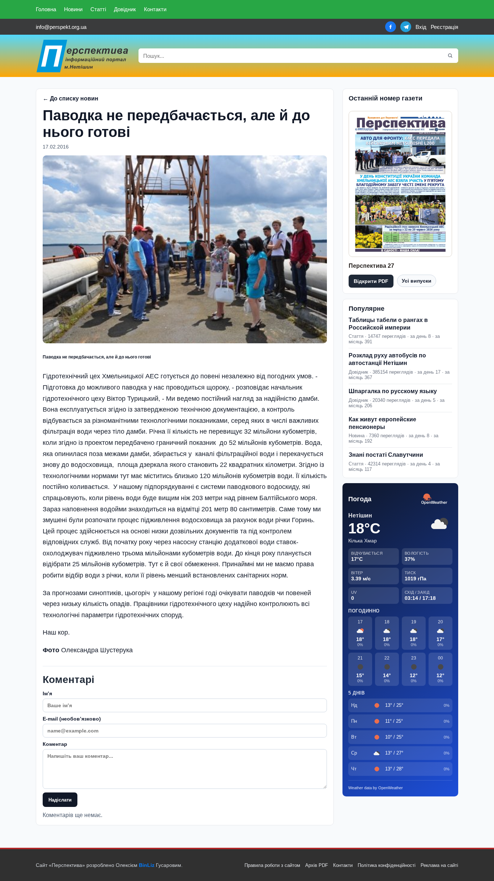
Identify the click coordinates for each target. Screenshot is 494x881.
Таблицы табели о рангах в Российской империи (388, 324)
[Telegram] (405, 26)
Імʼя (47, 693)
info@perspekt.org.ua (61, 27)
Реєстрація (444, 27)
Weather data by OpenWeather (375, 788)
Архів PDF (316, 865)
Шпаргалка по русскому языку (393, 391)
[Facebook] (390, 26)
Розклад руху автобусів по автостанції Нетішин (387, 359)
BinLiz (146, 865)
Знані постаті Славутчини (386, 455)
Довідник (125, 9)
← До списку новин (70, 98)
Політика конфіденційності (387, 865)
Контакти (155, 9)
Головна (46, 9)
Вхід (421, 27)
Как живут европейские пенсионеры (382, 423)
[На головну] (83, 55)
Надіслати (60, 800)
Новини (73, 9)
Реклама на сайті (439, 865)
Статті (98, 9)
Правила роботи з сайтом (272, 865)
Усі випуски (416, 281)
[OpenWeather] (434, 499)
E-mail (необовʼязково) (72, 719)
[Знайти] (450, 56)
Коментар (55, 744)
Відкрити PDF (371, 281)
